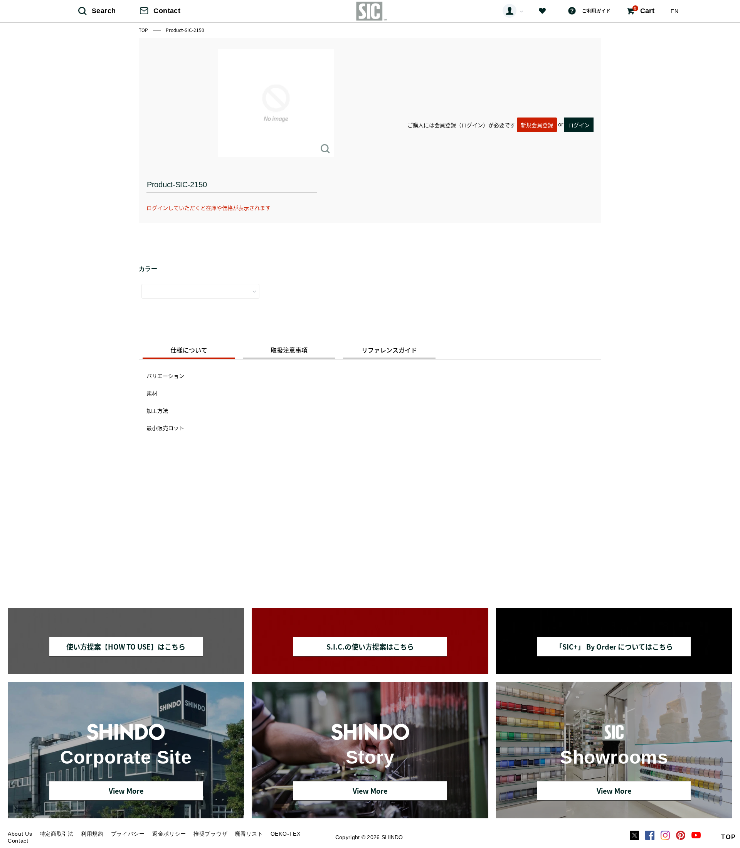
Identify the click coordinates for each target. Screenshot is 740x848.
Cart (644, 10)
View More (126, 791)
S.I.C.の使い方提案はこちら (370, 646)
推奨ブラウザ (210, 834)
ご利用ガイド (596, 10)
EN (674, 11)
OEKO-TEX (286, 834)
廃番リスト (249, 834)
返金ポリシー (169, 834)
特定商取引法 (57, 834)
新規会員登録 (537, 125)
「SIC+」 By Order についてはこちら (614, 646)
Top (144, 30)
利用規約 (92, 834)
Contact (166, 11)
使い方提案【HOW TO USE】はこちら (125, 646)
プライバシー (128, 834)
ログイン (579, 125)
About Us (20, 834)
